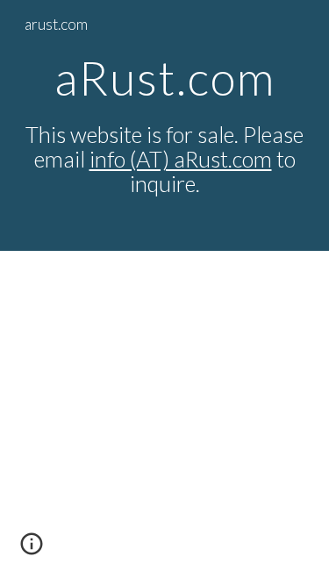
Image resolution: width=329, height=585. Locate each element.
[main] (165, 125)
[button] (32, 550)
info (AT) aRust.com (180, 159)
